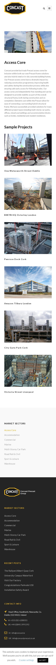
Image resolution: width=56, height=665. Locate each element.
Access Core (10, 430)
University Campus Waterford (18, 575)
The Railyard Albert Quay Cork (19, 570)
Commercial (10, 439)
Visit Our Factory (12, 580)
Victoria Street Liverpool (19, 392)
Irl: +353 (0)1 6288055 (17, 620)
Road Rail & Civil (12, 454)
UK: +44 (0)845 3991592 (18, 624)
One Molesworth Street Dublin (22, 171)
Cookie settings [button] (26, 660)
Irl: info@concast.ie (17, 633)
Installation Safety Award (16, 590)
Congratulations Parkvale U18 (18, 585)
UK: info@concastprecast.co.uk (22, 638)
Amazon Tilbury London (17, 303)
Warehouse (9, 463)
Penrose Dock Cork (15, 259)
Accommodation (12, 435)
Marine (7, 444)
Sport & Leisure (11, 459)
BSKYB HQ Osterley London (20, 215)
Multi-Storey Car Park (15, 449)
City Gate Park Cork (16, 347)
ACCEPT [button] (43, 660)
